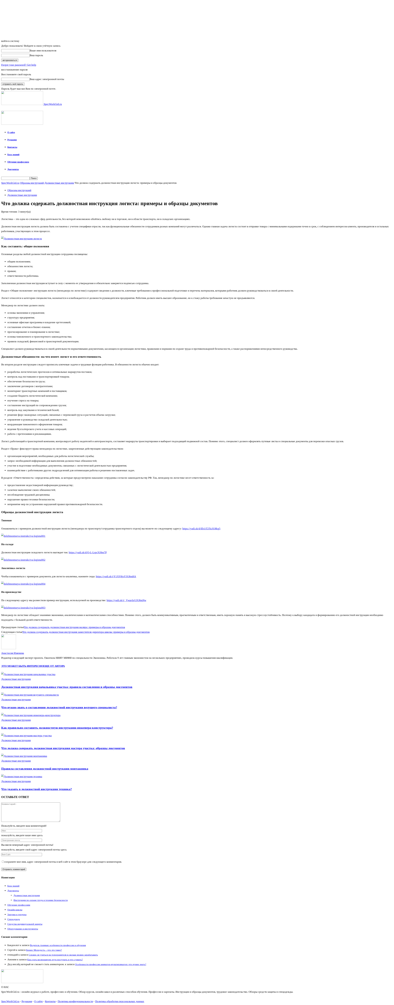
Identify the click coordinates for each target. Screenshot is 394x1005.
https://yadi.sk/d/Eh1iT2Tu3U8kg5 (201, 528)
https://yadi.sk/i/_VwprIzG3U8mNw (126, 600)
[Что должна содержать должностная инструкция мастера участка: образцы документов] (26, 735)
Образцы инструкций (32, 182)
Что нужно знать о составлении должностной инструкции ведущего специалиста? (59, 707)
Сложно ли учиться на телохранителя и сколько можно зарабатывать (63, 955)
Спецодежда (13, 919)
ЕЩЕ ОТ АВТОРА (54, 666)
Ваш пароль (36, 55)
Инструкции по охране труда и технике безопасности (41, 900)
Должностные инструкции (59, 182)
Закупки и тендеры (16, 914)
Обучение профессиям (18, 162)
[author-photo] (8, 648)
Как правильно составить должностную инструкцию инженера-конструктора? (57, 727)
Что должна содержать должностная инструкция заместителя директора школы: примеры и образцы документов (86, 632)
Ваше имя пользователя (43, 50)
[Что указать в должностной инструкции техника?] (21, 776)
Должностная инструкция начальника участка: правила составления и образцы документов (66, 687)
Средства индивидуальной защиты (24, 924)
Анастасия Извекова (12, 653)
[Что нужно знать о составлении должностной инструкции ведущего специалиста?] (30, 694)
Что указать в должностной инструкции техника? (36, 789)
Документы (13, 169)
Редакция (12, 140)
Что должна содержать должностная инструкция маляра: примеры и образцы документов (74, 627)
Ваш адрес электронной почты (47, 79)
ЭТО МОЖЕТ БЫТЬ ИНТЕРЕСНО (22, 666)
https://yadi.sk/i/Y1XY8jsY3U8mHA (116, 576)
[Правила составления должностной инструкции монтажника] (24, 756)
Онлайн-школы (14, 910)
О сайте (11, 132)
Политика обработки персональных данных (119, 1001)
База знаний (13, 154)
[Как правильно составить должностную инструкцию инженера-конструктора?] (30, 715)
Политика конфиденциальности (75, 1001)
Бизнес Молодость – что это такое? (44, 950)
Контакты (12, 147)
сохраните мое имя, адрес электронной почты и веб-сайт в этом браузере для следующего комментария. (63, 861)
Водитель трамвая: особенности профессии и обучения (58, 945)
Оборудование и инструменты (22, 929)
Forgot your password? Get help (18, 64)
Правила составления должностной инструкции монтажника (44, 768)
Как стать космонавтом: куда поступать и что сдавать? (55, 959)
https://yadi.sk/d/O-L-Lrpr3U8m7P (88, 552)
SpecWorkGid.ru (10, 182)
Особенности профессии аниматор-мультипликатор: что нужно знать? (110, 964)
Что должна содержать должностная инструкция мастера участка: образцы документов (63, 748)
